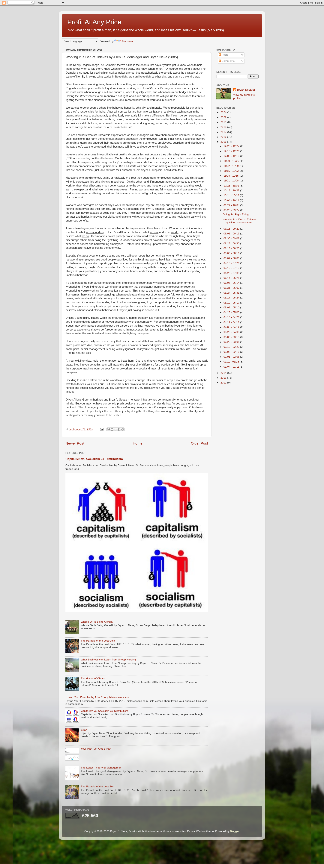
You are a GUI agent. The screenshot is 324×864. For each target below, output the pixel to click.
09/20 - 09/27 (232, 210)
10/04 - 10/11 (232, 200)
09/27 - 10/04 (232, 205)
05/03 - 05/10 (232, 307)
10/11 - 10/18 (232, 195)
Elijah (84, 729)
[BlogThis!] (112, 429)
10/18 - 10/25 (232, 190)
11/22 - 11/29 (231, 166)
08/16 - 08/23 (232, 248)
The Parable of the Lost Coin (98, 640)
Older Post (199, 443)
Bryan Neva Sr (246, 89)
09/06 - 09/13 (232, 233)
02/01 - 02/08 (232, 356)
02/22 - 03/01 (232, 342)
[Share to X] (115, 429)
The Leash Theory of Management (101, 767)
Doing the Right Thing (236, 214)
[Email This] (108, 429)
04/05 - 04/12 (232, 327)
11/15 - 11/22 (231, 170)
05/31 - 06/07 (232, 288)
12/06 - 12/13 (232, 156)
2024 (223, 112)
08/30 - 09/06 (232, 238)
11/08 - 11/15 (231, 175)
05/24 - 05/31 (232, 292)
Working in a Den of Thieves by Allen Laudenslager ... (239, 221)
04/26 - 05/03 (232, 312)
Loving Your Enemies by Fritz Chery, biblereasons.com (97, 697)
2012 (223, 382)
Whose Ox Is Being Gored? (97, 621)
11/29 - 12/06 (232, 161)
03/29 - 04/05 (232, 332)
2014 (223, 373)
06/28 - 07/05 (232, 273)
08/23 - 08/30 (232, 243)
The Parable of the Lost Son (97, 786)
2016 (223, 137)
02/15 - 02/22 (232, 346)
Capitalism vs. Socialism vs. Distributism (94, 459)
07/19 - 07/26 (232, 263)
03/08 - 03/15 (232, 337)
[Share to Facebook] (119, 429)
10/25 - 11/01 (232, 185)
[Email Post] (101, 429)
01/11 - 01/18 (232, 361)
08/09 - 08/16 (232, 253)
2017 (223, 132)
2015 (223, 141)
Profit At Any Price (94, 22)
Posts (224, 54)
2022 (223, 117)
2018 (223, 127)
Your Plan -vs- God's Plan (96, 748)
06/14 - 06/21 (232, 278)
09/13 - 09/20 (232, 228)
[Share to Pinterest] (122, 429)
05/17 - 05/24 (232, 297)
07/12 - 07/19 (232, 268)
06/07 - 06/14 (232, 282)
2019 (223, 122)
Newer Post (74, 443)
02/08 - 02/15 (232, 352)
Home (137, 443)
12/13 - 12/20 (232, 151)
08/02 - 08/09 (232, 258)
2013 (223, 377)
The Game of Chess (93, 678)
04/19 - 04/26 (232, 317)
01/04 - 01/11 (232, 366)
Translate (127, 41)
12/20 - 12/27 (232, 146)
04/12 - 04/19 (232, 322)
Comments (228, 61)
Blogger (234, 831)
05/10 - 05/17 (232, 302)
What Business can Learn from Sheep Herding (108, 659)
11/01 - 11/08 (231, 180)
